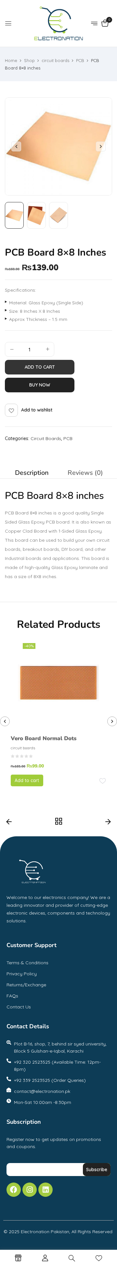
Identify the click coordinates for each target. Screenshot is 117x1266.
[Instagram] (29, 1190)
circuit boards (55, 60)
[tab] (31, 472)
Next (108, 823)
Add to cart (40, 367)
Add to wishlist (36, 410)
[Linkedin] (45, 1190)
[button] (105, 24)
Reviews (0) (85, 472)
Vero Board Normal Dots (43, 738)
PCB (80, 60)
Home (11, 60)
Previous (9, 823)
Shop (29, 60)
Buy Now (39, 385)
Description (32, 472)
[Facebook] (13, 1190)
